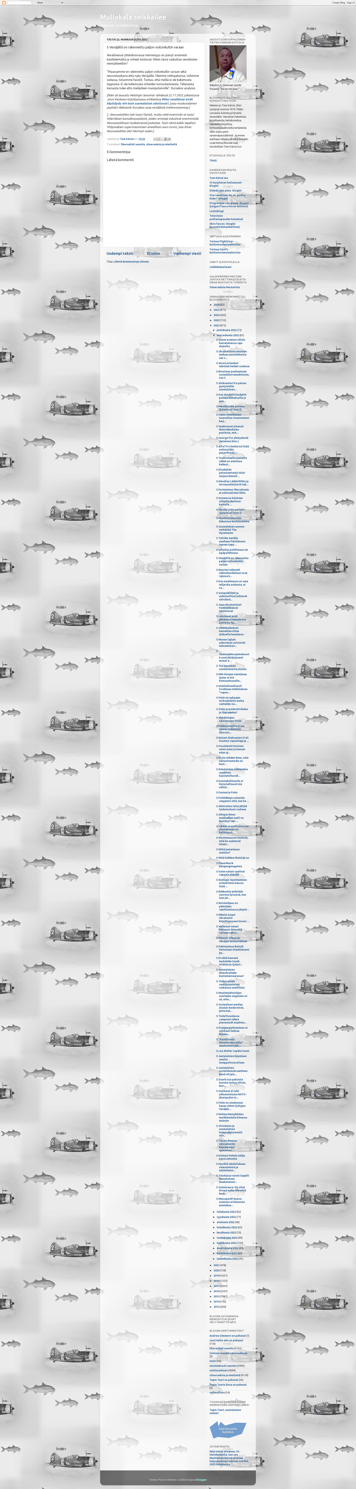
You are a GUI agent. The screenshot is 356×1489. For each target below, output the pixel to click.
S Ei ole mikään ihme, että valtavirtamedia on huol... (232, 761)
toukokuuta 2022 (227, 1237)
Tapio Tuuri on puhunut (224, 1379)
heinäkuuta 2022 (227, 1227)
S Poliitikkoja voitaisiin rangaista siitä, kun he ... (232, 799)
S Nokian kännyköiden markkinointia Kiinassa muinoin (231, 1117)
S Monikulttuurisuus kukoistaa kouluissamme (232, 520)
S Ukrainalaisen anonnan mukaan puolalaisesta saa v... (231, 354)
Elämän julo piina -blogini (225, 190)
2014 (217, 1301)
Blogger (201, 1479)
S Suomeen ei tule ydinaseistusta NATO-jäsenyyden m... (231, 1094)
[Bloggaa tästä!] (159, 139)
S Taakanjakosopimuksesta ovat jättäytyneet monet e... (232, 656)
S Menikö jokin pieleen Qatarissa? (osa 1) (230, 511)
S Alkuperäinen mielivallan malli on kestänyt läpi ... (230, 818)
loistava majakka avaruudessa (228, 1353)
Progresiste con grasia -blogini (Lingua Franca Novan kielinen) (229, 205)
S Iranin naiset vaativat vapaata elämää (230, 873)
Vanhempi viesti (187, 253)
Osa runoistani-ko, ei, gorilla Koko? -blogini (227, 197)
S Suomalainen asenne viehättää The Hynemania (230, 530)
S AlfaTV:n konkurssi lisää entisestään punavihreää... (232, 449)
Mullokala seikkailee (133, 17)
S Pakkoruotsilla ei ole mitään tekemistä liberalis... (230, 729)
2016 (217, 1291)
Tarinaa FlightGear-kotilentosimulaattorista (225, 243)
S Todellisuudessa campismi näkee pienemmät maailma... (231, 1019)
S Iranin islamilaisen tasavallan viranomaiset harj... (232, 418)
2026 (217, 304)
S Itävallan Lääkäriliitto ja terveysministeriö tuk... (232, 483)
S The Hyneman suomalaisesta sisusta (231, 667)
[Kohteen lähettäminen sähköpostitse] (155, 139)
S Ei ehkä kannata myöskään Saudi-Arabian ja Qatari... (229, 961)
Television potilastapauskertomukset (226, 217)
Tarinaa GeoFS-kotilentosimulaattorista (225, 251)
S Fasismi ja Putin (227, 792)
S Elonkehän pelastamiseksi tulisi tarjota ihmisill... (230, 473)
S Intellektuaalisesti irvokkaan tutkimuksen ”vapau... (232, 689)
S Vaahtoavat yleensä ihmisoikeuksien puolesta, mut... (229, 429)
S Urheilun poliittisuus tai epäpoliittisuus (232, 551)
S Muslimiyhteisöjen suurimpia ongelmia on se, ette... (231, 996)
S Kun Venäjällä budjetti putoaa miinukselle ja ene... (231, 398)
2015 (217, 1296)
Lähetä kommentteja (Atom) (131, 261)
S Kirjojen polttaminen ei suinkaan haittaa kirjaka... (232, 1031)
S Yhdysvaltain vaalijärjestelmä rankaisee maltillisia (230, 984)
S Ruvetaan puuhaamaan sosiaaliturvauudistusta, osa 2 (232, 374)
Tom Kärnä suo (219, 177)
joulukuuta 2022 (227, 330)
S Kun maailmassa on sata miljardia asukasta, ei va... (232, 584)
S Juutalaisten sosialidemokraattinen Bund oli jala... (232, 1071)
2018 (217, 1280)
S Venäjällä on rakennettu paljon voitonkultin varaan (232, 561)
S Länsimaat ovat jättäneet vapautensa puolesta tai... (231, 619)
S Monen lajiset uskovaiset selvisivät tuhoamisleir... (230, 643)
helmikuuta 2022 (227, 1253)
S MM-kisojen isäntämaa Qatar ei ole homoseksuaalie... (231, 677)
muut (213, 1360)
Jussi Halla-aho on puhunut (226, 1340)
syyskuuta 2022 (226, 1217)
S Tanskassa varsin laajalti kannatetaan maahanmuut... (232, 1179)
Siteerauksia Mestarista (225, 287)
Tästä (213, 160)
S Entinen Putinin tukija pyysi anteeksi (230, 1157)
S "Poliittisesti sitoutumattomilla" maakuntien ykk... (229, 1042)
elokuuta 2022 (226, 1222)
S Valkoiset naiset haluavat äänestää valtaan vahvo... (229, 929)
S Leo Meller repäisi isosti (232, 1050)
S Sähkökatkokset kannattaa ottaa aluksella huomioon (230, 631)
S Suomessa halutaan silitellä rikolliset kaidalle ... (229, 501)
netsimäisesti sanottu (223, 1365)
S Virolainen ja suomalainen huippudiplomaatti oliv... (229, 1130)
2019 (217, 1275)
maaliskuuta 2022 (228, 1248)
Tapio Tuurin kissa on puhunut (228, 1384)
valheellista (217, 1392)
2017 (217, 1286)
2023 (217, 320)
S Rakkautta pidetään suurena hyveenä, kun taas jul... (231, 895)
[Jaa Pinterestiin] (169, 139)
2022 (217, 325)
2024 (217, 315)
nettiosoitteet (219, 1370)
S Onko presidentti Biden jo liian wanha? (232, 711)
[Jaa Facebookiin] (166, 139)
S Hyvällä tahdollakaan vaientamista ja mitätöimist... (230, 1167)
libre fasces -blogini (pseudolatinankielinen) (225, 225)
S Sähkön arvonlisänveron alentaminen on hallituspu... (232, 829)
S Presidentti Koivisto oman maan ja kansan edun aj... (230, 749)
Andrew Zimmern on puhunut (228, 1335)
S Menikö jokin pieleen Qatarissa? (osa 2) (230, 408)
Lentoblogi (217, 211)
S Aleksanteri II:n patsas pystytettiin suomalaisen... (231, 386)
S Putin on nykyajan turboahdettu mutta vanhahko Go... (230, 701)
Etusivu (153, 253)
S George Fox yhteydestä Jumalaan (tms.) (232, 439)
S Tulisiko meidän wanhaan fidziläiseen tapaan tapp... (230, 541)
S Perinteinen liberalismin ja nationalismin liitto (232, 491)
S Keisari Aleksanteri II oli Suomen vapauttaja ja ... (232, 739)
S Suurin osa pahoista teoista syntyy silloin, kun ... (231, 1082)
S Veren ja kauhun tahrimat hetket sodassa (232, 365)
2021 (217, 1265)
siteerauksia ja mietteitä (161, 144)
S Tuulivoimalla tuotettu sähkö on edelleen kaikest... (231, 461)
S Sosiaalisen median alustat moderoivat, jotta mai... (230, 1008)
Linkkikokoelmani (220, 267)
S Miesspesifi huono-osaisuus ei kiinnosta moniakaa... (230, 1202)
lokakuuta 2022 (226, 1211)
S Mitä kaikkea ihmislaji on (232, 857)
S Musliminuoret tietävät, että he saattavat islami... (232, 841)
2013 (217, 1306)
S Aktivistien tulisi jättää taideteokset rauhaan (231, 808)
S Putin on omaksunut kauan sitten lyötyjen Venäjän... (230, 1106)
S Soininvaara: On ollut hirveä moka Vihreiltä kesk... (231, 1190)
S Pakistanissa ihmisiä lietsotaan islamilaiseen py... (232, 949)
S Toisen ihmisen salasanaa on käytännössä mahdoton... (226, 1145)
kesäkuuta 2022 (227, 1232)
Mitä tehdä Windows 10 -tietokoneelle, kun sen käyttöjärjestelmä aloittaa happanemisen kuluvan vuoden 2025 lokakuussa (229, 1458)
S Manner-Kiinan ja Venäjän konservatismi (231, 939)
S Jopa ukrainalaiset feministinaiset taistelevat (229, 608)
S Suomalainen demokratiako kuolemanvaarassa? (230, 973)
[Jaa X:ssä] (162, 139)
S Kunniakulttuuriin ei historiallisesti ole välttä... (229, 784)
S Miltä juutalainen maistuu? (228, 851)
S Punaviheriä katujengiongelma (229, 865)
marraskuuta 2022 (228, 335)
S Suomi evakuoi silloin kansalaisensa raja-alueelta (230, 343)
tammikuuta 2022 (228, 1258)
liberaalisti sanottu (133, 144)
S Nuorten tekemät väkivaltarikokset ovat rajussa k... (231, 573)
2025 (217, 309)
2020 (217, 1270)
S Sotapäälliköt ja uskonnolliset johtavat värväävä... (231, 596)
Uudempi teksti (120, 253)
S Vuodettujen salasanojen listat (228, 719)
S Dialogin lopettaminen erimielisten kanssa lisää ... (231, 883)
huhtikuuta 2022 (227, 1242)
